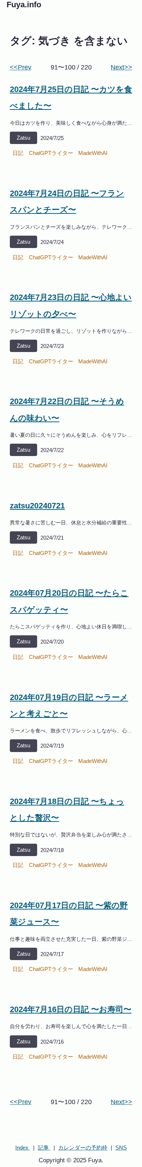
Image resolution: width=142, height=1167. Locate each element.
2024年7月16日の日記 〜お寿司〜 (70, 1009)
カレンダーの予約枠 (82, 1147)
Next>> (121, 67)
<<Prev (20, 67)
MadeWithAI (92, 153)
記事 (44, 1147)
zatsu (23, 138)
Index (22, 1147)
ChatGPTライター (51, 153)
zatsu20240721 (37, 505)
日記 (17, 153)
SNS (121, 1147)
